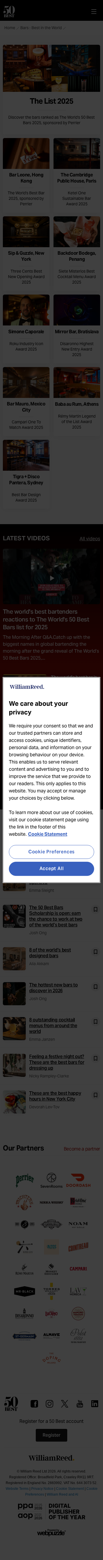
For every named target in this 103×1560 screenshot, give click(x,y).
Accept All (51, 869)
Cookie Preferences (51, 852)
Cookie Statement (47, 834)
